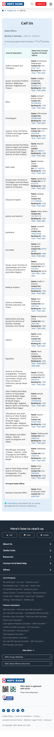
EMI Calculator (9, 609)
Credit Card (8, 596)
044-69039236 (38, 378)
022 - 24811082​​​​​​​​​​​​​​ (38, 322)
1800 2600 (41, 73)
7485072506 (36, 233)
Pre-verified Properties (12, 589)
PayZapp (39, 596)
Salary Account (9, 592)
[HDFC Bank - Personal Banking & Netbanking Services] (13, 680)
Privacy (37, 716)
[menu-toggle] (50, 4)
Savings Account (31, 589)
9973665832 (36, 103)
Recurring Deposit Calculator (15, 637)
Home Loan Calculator (12, 620)
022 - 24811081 (38, 304)
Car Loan (20, 582)
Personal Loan (9, 582)
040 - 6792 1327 (38, 67)
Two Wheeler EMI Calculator (37, 613)
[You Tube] (13, 710)
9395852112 (36, 85)
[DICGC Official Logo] (13, 689)
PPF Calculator (9, 630)
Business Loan (32, 582)
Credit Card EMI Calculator (14, 627)
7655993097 (36, 341)
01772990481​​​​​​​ (36, 201)
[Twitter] (18, 710)
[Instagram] (8, 710)
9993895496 (36, 118)
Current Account (24, 592)
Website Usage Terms (33, 720)
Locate (46, 535)
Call (10, 535)
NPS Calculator (37, 641)
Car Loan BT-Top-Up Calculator (16, 641)
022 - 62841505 (38, 495)
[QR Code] (5, 689)
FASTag (6, 600)
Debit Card (19, 596)
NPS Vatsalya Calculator (13, 645)
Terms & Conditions (23, 716)
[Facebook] (3, 710)
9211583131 (40, 151)
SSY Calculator (33, 627)
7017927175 (36, 216)
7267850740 (36, 401)
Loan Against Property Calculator (17, 623)
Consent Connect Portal (12, 720)
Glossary (47, 720)
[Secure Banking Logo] (7, 697)
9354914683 (36, 422)
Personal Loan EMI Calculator (29, 609)
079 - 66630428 (38, 132)
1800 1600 (35, 273)
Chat (28, 535)
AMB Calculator (38, 623)
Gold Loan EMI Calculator (36, 616)
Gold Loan (24, 585)
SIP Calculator (22, 630)
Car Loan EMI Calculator (13, 613)
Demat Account (39, 592)
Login (39, 4)
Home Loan (35, 585)
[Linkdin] (22, 710)
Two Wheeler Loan (10, 585)
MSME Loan (29, 600)
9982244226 (36, 288)
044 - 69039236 (38, 472)
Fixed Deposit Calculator (13, 634)
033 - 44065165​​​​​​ (38, 437)
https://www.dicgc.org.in (29, 692)
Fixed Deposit (16, 600)
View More (27, 650)
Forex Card (30, 596)
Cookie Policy (7, 716)
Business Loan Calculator (13, 616)
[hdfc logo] (13, 4)
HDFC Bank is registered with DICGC (30, 687)
